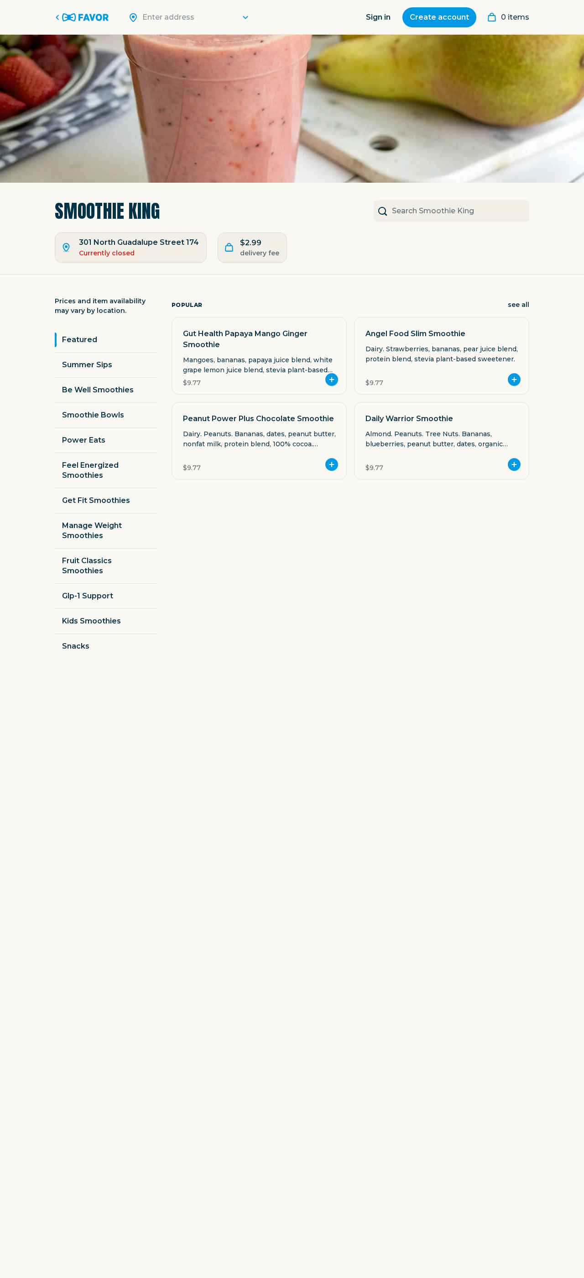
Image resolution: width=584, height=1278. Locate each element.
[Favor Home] (83, 17)
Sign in (378, 17)
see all (518, 305)
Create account (439, 17)
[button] (259, 356)
